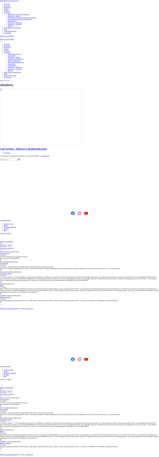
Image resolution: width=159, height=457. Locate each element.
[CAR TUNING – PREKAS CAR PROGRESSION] (41, 145)
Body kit (10, 26)
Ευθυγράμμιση (12, 21)
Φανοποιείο (7, 7)
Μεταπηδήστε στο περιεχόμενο (9, 1)
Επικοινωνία (7, 33)
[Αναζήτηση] (18, 159)
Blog (5, 29)
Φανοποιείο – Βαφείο (14, 16)
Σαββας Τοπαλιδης (5, 297)
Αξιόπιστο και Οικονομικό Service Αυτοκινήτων (22, 17)
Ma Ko (2, 285)
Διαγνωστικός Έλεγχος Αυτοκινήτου (18, 14)
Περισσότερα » (45, 156)
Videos (6, 225)
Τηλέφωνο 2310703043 (7, 36)
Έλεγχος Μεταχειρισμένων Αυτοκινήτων (20, 19)
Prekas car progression (6, 241)
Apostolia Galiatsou (6, 273)
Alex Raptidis (4, 263)
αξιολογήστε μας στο (6, 248)
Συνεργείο (7, 6)
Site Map (6, 229)
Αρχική (2, 80)
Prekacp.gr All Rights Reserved (9, 308)
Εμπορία (6, 11)
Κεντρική (7, 4)
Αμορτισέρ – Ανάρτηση (15, 24)
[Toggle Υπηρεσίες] (31, 52)
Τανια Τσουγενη (4, 253)
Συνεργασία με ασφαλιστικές (12, 27)
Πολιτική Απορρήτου (10, 227)
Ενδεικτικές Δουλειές (10, 31)
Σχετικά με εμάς (8, 224)
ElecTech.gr (29, 308)
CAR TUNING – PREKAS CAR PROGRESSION (23, 149)
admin (8, 153)
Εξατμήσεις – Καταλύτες (15, 22)
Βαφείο (6, 9)
